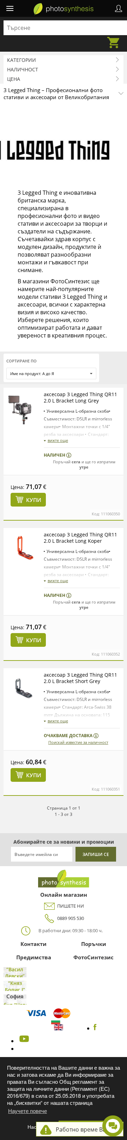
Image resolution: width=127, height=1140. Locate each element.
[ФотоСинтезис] (63, 9)
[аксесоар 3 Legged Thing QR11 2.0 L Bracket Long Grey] (24, 407)
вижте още (58, 440)
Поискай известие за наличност (78, 742)
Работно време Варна (86, 1129)
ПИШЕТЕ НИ (70, 906)
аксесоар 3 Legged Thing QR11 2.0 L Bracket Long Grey (80, 397)
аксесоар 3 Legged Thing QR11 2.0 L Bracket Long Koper (80, 537)
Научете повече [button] (27, 1110)
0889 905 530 (70, 918)
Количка (115, 38)
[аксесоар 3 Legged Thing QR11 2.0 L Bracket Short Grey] (24, 688)
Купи (33, 499)
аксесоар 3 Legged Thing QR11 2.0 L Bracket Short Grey (80, 677)
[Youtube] (23, 1041)
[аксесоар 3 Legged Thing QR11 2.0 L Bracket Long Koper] (24, 548)
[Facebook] (95, 1028)
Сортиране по (21, 360)
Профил (118, 8)
